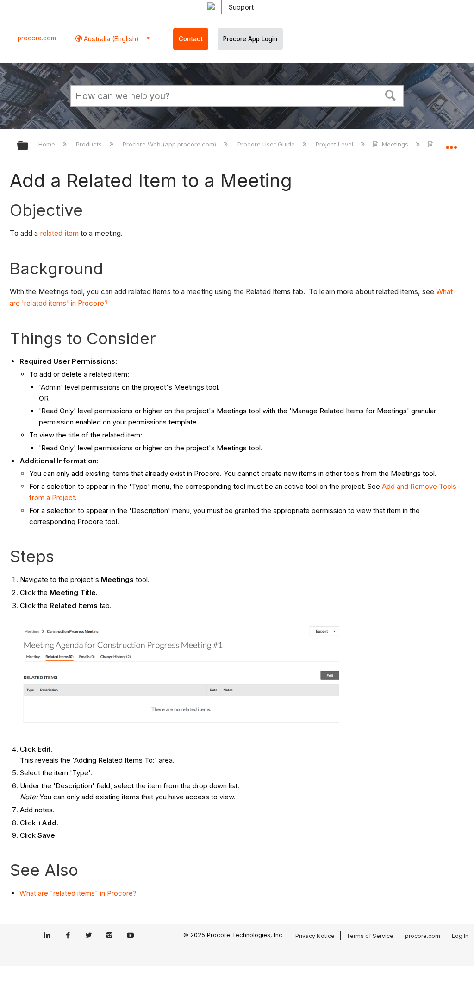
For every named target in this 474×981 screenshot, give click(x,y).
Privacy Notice (315, 935)
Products (90, 144)
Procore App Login (250, 39)
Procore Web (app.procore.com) (170, 144)
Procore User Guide (266, 144)
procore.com (37, 38)
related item (59, 233)
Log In (460, 935)
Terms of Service (369, 935)
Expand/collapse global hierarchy (28, 146)
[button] (391, 95)
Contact (191, 39)
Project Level (335, 144)
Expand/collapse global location (451, 142)
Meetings (395, 144)
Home (47, 144)
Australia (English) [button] (110, 39)
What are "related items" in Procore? (78, 893)
